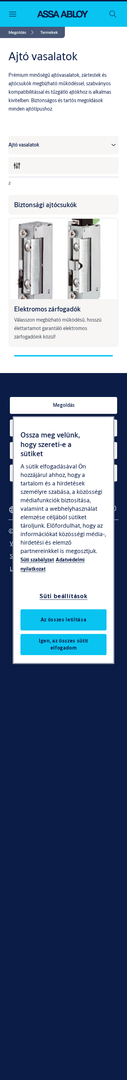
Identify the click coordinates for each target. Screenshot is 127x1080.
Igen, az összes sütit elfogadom (63, 644)
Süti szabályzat (37, 559)
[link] (22, 32)
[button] (49, 32)
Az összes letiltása (63, 619)
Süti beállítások (63, 595)
